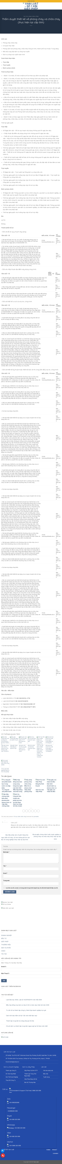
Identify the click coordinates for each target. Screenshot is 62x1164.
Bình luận (6, 852)
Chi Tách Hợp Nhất (11, 1073)
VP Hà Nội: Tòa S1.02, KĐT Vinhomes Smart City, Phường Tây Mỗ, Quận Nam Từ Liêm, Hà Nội (31, 1055)
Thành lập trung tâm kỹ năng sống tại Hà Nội (20, 1021)
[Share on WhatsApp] (23, 811)
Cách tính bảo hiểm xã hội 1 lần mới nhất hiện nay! (21, 1015)
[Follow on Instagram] (30, 1149)
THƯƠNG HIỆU (6, 944)
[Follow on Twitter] (32, 1149)
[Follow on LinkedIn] (34, 1149)
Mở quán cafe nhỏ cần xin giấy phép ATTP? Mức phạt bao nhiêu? (22, 748)
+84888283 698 (12, 1111)
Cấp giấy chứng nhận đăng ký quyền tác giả (13, 747)
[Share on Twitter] (29, 811)
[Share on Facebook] (26, 811)
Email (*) (3, 966)
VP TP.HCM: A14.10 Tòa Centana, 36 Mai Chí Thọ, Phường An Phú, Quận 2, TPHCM (28, 1058)
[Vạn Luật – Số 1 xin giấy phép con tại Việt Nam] (31, 6)
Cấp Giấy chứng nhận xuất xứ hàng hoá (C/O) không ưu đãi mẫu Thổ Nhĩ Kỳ (5, 748)
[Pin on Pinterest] (35, 811)
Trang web (6, 880)
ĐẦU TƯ (3, 938)
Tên (4, 866)
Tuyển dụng (46, 1077)
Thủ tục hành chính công (31, 16)
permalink (36, 816)
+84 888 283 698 (14, 1119)
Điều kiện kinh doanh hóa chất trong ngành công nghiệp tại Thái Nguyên (49, 748)
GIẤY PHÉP (4, 941)
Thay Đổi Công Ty (11, 1080)
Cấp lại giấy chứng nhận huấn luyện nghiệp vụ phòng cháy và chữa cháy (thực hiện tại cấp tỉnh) (46, 837)
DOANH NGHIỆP (6, 935)
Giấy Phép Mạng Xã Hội (30, 1079)
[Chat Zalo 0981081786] (2, 1151)
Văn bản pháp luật (48, 1070)
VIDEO (3, 951)
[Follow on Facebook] (28, 1149)
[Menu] (2, 6)
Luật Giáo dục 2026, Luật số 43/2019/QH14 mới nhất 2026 (24, 1000)
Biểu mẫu (45, 1073)
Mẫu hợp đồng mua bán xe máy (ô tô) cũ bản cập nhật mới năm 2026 (27, 1005)
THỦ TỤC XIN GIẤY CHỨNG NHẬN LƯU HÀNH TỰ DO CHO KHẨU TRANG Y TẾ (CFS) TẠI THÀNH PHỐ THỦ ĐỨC (40, 751)
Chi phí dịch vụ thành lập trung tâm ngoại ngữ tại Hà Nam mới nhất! (27, 1026)
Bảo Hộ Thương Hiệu (30, 1082)
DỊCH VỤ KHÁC (6, 948)
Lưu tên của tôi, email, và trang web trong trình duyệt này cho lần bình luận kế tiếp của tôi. (32, 888)
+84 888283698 (14, 1102)
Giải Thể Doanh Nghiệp (12, 1077)
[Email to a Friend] (32, 811)
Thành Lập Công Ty (11, 1070)
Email (5, 873)
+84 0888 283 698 (15, 1145)
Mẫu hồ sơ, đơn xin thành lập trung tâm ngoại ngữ (31, 747)
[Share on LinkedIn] (38, 811)
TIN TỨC (4, 954)
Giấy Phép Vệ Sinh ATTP (31, 1070)
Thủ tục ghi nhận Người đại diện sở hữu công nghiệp (5, 770)
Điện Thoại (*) (5, 973)
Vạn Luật (36, 1162)
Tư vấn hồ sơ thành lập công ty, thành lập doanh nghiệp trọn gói (26, 1010)
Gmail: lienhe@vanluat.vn (12, 1061)
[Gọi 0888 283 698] (3, 1155)
